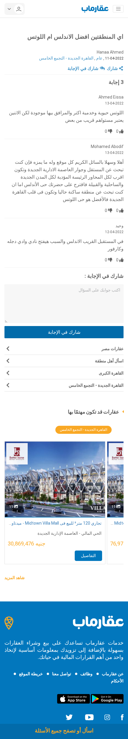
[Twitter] (69, 716)
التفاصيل (88, 555)
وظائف (86, 673)
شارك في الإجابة (84, 68)
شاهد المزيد (14, 577)
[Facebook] (122, 716)
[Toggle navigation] (118, 9)
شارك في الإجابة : (104, 276)
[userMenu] (14, 9)
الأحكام (117, 681)
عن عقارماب (113, 673)
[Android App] (107, 698)
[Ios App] (73, 698)
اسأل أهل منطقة (109, 360)
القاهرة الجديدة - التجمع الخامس (66, 58)
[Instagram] (107, 716)
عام (99, 58)
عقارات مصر (113, 348)
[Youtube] (89, 716)
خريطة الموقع (31, 673)
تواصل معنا (61, 673)
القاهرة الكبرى (111, 373)
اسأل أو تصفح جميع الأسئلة (64, 730)
